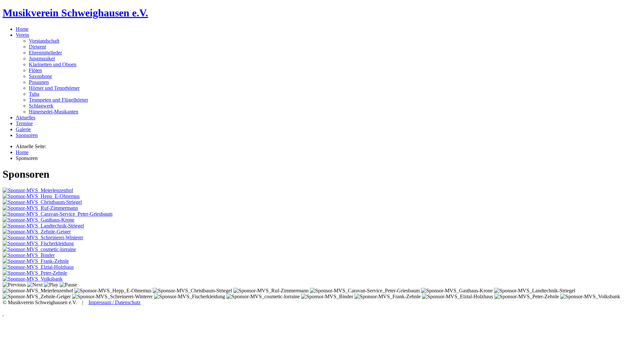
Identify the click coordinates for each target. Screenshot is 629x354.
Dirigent (37, 46)
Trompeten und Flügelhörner (58, 100)
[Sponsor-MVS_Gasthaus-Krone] (38, 220)
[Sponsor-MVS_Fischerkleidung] (38, 243)
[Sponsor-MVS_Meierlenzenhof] (38, 190)
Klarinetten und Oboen (52, 64)
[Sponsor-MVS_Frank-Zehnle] (36, 261)
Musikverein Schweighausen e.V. (75, 13)
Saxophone (40, 76)
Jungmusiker (42, 58)
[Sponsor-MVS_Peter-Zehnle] (35, 273)
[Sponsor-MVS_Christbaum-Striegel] (42, 202)
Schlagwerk (41, 105)
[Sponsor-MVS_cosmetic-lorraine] (39, 249)
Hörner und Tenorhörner (54, 88)
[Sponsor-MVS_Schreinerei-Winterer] (43, 237)
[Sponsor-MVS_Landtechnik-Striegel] (43, 225)
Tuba (34, 94)
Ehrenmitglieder (45, 52)
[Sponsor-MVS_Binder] (29, 255)
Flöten (35, 70)
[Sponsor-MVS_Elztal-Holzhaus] (38, 267)
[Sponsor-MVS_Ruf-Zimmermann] (40, 208)
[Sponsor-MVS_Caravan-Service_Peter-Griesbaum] (57, 214)
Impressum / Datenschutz (114, 302)
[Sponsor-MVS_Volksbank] (33, 279)
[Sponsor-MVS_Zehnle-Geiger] (37, 231)
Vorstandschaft (44, 41)
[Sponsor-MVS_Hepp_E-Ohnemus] (41, 196)
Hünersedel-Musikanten (53, 111)
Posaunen (39, 82)
